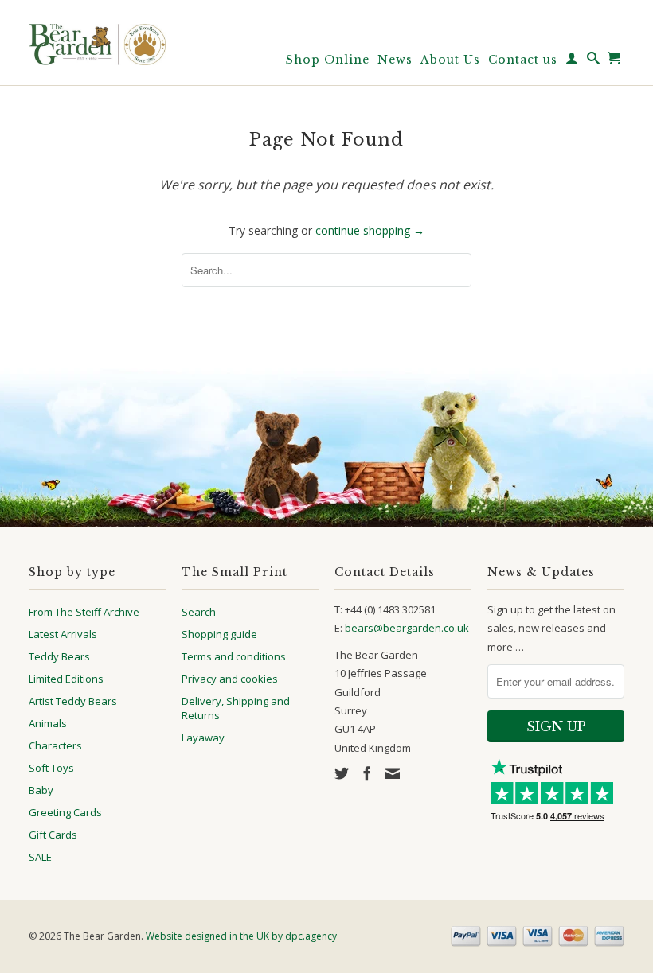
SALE (40, 857)
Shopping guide (219, 634)
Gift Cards (53, 834)
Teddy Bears (59, 656)
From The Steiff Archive (84, 612)
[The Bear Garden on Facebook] (367, 773)
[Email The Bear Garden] (392, 773)
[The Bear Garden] (97, 38)
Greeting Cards (65, 812)
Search (199, 612)
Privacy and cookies (230, 678)
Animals (48, 723)
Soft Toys (51, 768)
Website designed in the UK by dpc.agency (241, 936)
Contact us (522, 60)
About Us (450, 60)
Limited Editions (66, 678)
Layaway (203, 737)
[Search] (593, 61)
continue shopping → (369, 230)
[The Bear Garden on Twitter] (341, 773)
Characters (55, 745)
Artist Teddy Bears (73, 701)
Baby (41, 790)
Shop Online (328, 60)
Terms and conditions (234, 656)
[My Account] (572, 61)
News (395, 60)
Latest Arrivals (63, 634)
